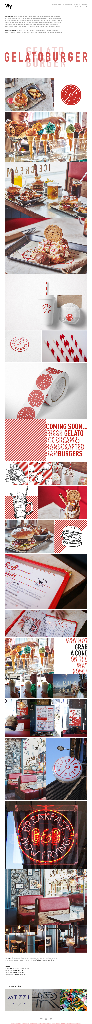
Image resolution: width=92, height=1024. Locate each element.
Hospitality (77, 4)
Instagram (45, 960)
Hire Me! (76, 7)
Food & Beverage (67, 4)
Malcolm (17, 974)
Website (11, 968)
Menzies (22, 974)
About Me (54, 4)
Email (52, 960)
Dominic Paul (19, 970)
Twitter (38, 960)
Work (59, 4)
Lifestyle (84, 4)
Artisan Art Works (18, 972)
